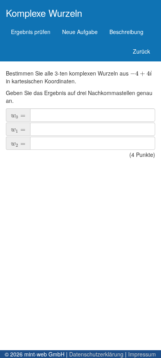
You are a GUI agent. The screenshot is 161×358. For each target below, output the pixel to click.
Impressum (142, 354)
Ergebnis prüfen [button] (30, 32)
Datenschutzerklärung (96, 354)
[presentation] (141, 73)
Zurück (141, 51)
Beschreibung (126, 32)
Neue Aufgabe (80, 32)
